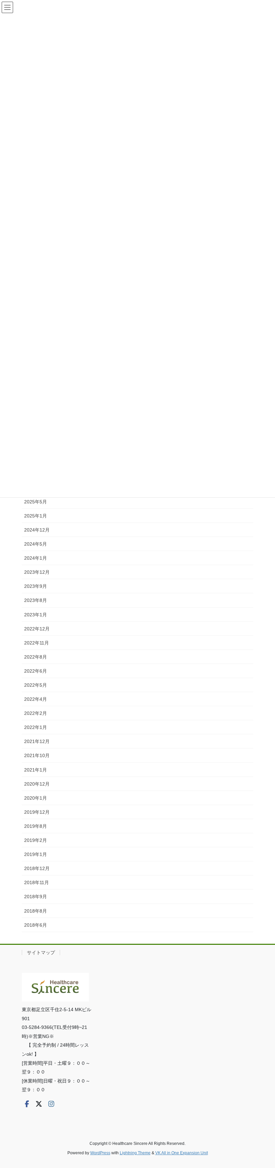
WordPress (100, 1153)
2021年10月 (37, 755)
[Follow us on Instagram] (51, 1104)
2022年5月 (35, 685)
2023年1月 (35, 614)
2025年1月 (35, 515)
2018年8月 (35, 911)
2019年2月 (35, 840)
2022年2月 (35, 713)
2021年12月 (37, 741)
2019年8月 (35, 826)
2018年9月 (35, 896)
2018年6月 (35, 925)
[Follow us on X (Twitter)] (39, 1104)
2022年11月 (36, 643)
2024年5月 (35, 544)
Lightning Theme (135, 1153)
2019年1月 (35, 854)
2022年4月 (35, 699)
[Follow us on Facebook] (27, 1104)
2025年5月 (35, 501)
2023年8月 (35, 600)
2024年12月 (37, 530)
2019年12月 (37, 812)
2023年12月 (37, 572)
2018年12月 (37, 868)
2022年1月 (35, 727)
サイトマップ (41, 952)
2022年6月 (35, 671)
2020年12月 (37, 784)
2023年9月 (35, 586)
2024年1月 (35, 558)
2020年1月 (35, 798)
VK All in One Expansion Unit (181, 1153)
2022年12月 (37, 628)
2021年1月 (35, 770)
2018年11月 (36, 882)
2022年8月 (35, 657)
